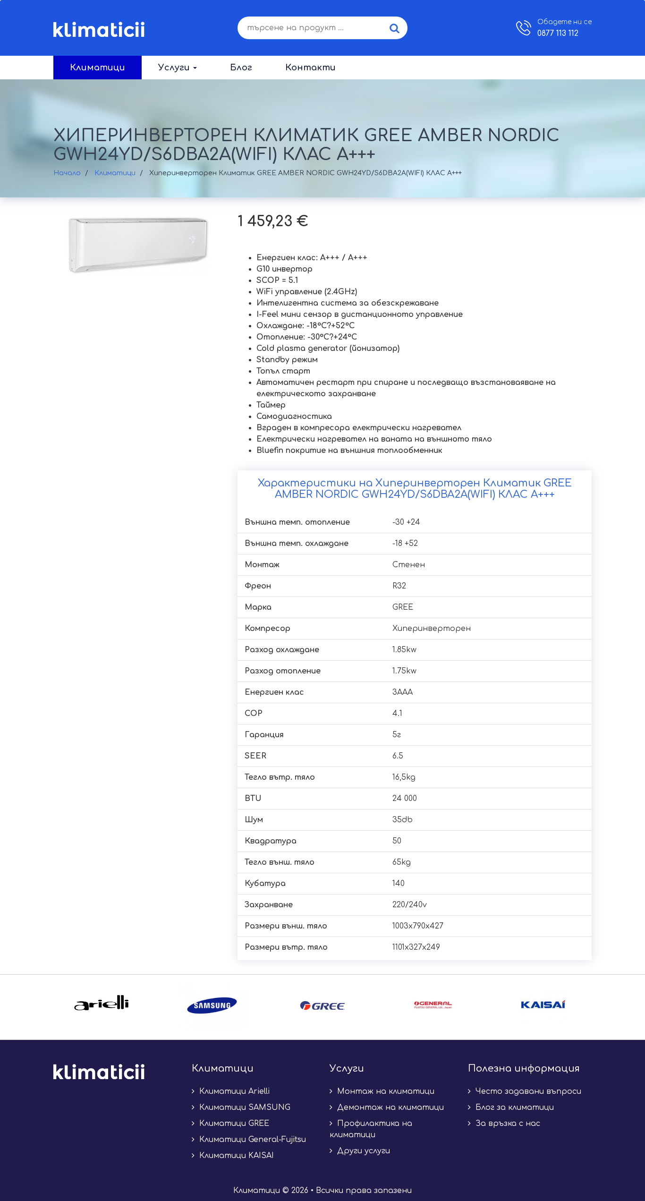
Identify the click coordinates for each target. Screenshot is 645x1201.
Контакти (310, 67)
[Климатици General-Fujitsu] (433, 1005)
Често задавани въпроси (527, 1091)
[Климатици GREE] (322, 1005)
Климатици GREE (233, 1123)
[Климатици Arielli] (101, 1005)
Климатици (97, 67)
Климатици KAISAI (235, 1155)
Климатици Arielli (233, 1091)
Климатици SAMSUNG (243, 1107)
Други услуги (362, 1151)
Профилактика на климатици (371, 1129)
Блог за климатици (513, 1107)
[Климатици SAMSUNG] (212, 1005)
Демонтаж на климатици (389, 1107)
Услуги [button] (175, 67)
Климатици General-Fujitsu (251, 1139)
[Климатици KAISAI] (543, 1005)
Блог (241, 67)
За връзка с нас (506, 1123)
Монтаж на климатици (384, 1091)
